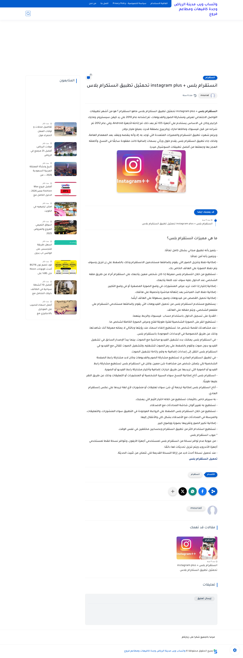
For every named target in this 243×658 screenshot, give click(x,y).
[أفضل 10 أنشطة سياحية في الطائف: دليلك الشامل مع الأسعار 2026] (65, 287)
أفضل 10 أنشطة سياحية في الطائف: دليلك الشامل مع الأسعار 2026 (41, 290)
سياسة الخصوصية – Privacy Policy (129, 3)
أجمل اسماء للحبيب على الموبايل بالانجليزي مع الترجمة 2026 (41, 310)
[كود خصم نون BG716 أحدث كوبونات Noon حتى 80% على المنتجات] (65, 267)
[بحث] (28, 13)
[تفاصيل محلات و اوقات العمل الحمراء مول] (65, 129)
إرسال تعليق (204, 598)
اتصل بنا (104, 3)
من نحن (92, 3)
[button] (202, 491)
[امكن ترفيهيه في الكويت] (65, 209)
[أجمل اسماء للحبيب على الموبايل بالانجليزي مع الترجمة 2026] (65, 307)
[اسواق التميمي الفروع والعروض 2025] (65, 227)
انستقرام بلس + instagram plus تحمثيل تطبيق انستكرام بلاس (177, 224)
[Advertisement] (121, 49)
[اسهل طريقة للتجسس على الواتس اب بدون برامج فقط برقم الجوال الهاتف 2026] (65, 247)
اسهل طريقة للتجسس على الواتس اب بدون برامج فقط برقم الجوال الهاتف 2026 (41, 250)
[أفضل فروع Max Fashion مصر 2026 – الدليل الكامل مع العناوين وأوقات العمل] (65, 189)
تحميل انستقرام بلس (203, 459)
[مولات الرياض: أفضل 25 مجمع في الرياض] (65, 149)
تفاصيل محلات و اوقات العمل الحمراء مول (42, 131)
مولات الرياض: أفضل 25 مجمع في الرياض (41, 151)
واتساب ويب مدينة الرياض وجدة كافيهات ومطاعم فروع (195, 9)
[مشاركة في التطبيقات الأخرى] (173, 491)
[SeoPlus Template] (215, 651)
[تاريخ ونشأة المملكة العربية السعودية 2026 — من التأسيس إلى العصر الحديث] (65, 169)
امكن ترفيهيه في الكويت (42, 209)
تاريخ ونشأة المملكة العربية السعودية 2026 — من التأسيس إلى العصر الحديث (41, 172)
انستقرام (210, 78)
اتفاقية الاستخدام (159, 3)
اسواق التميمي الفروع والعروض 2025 (43, 229)
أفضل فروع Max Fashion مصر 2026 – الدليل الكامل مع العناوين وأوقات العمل (41, 192)
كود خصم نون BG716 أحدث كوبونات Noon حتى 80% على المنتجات (41, 270)
